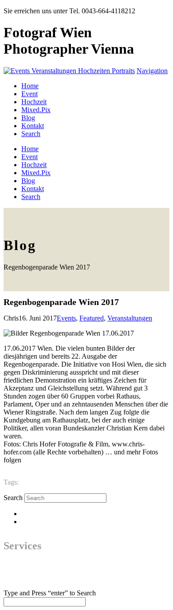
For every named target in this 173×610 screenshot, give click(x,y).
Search (13, 497)
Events (66, 318)
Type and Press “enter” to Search (50, 593)
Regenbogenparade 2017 (54, 482)
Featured (91, 318)
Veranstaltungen (129, 318)
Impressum (36, 521)
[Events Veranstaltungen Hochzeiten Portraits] (69, 70)
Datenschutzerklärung (52, 513)
